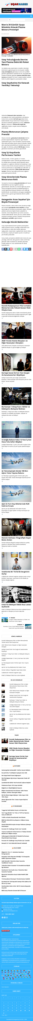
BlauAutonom (16, 960)
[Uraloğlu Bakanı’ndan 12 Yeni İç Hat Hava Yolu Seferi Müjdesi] (16, 429)
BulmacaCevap (5, 952)
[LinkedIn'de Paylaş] (8, 249)
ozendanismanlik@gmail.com (10, 911)
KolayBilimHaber (20, 945)
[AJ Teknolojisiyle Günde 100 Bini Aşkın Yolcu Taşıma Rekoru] (16, 460)
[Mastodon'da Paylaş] (21, 249)
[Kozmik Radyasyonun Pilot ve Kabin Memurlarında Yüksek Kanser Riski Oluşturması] (16, 295)
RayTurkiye (25, 952)
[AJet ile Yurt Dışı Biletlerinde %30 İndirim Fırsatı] (16, 493)
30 (29, 1010)
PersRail (11, 960)
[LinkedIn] (5, 917)
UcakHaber (17, 944)
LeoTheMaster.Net (11, 945)
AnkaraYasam (5, 942)
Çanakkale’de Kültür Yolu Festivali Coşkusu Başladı (16, 782)
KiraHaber (17, 947)
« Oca (3, 1015)
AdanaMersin (12, 942)
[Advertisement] (16, 100)
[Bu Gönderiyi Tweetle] (5, 249)
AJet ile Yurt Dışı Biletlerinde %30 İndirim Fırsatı (15, 505)
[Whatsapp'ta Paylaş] (19, 249)
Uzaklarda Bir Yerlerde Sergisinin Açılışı (15, 573)
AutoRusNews (11, 962)
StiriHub (3, 962)
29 (25, 1010)
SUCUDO (4, 939)
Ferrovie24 (27, 960)
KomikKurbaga (12, 952)
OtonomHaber (17, 806)
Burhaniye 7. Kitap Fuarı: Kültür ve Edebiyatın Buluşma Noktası (16, 408)
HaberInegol (5, 947)
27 (16, 1010)
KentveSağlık (11, 954)
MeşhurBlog (4, 955)
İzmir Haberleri (5, 987)
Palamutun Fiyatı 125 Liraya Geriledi (12, 785)
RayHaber (17, 766)
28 (20, 1010)
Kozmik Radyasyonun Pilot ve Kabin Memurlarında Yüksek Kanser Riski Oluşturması (16, 308)
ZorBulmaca (4, 954)
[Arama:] (16, 19)
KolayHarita (19, 952)
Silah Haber (17, 848)
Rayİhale (24, 954)
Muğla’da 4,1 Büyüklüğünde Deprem (12, 788)
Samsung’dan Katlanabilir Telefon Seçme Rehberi (16, 770)
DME (7, 962)
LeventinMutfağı (18, 954)
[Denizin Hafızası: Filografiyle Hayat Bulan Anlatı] (16, 527)
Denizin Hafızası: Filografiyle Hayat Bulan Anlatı (16, 539)
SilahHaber (4, 945)
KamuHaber (11, 944)
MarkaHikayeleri (26, 947)
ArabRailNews (5, 960)
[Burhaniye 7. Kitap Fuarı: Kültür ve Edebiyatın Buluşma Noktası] (16, 396)
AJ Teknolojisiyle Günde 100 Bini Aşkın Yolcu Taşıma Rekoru (15, 472)
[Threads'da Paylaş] (29, 249)
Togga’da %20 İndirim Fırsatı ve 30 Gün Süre (14, 810)
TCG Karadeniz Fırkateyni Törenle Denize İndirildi (16, 879)
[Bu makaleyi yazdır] (16, 249)
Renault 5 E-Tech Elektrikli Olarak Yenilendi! (14, 843)
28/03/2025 (6, 34)
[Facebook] (3, 917)
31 (3, 1013)
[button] (31, 16)
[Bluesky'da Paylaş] (27, 249)
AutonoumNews (11, 958)
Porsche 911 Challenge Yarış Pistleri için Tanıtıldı (15, 840)
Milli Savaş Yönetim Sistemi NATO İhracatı (14, 890)
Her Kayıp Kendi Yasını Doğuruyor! (11, 775)
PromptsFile (18, 962)
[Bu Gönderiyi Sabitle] (11, 249)
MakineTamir (23, 944)
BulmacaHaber (5, 949)
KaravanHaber (26, 942)
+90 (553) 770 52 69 (7, 909)
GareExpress (23, 958)
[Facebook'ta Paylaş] (3, 249)
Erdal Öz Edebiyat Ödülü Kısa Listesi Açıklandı (16, 606)
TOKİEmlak (10, 955)
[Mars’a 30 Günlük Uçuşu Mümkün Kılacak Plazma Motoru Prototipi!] (16, 52)
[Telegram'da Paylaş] (24, 249)
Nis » (6, 1015)
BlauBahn (17, 958)
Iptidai (28, 944)
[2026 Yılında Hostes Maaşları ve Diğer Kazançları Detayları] (16, 330)
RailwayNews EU (25, 962)
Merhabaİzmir (18, 942)
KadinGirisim (26, 940)
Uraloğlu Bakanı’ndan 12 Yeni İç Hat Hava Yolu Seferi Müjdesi (16, 441)
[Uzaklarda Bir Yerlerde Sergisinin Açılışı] (16, 561)
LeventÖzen (20, 940)
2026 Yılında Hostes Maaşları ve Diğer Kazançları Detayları (15, 342)
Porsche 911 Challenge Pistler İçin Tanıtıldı (14, 829)
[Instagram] (7, 917)
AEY (21, 947)
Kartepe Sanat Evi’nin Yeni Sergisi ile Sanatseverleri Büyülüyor (15, 374)
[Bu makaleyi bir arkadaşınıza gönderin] (13, 249)
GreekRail (22, 960)
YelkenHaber (5, 944)
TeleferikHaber (15, 939)
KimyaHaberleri (12, 940)
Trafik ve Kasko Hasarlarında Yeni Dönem (13, 817)
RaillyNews (4, 958)
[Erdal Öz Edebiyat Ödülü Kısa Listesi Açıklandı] (16, 594)
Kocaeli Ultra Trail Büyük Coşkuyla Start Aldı (14, 773)
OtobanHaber (11, 947)
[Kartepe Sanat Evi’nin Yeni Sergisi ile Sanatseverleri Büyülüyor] (16, 362)
